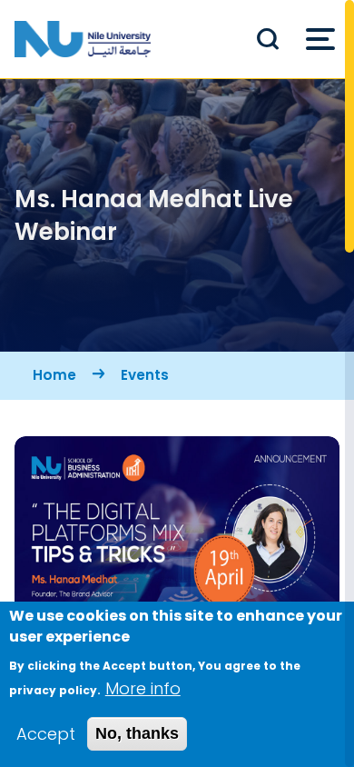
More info (143, 688)
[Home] (83, 39)
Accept (45, 733)
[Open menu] (320, 39)
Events (145, 374)
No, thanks (137, 733)
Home (54, 374)
